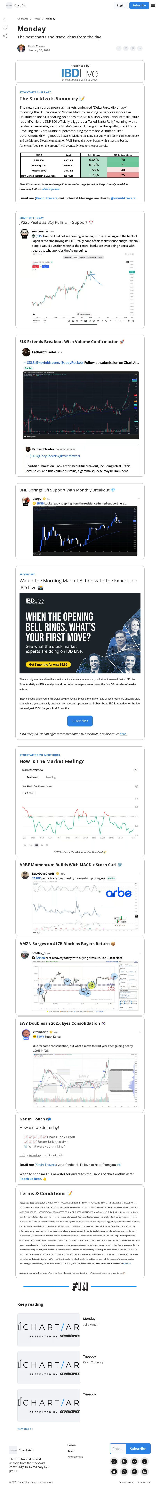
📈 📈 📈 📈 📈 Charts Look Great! (49, 1137)
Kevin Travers (36, 46)
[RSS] (144, 1471)
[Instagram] (124, 1471)
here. (123, 734)
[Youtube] (134, 1461)
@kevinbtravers (122, 198)
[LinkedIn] (124, 1461)
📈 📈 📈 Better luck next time (46, 1142)
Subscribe (139, 5)
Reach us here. (31, 1179)
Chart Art (22, 18)
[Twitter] (114, 1461)
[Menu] (153, 5)
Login (120, 5)
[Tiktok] (144, 1461)
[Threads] (134, 1471)
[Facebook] (114, 1471)
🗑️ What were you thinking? (44, 1146)
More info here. (51, 189)
